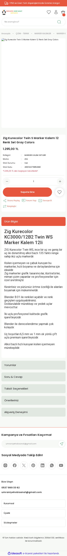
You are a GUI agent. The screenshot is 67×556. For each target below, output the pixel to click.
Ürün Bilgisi (11, 221)
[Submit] (61, 443)
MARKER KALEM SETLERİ (35, 155)
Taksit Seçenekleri (16, 388)
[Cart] (63, 12)
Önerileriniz (11, 400)
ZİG (26, 159)
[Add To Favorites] (59, 192)
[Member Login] (55, 12)
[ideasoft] (15, 553)
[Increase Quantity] (60, 181)
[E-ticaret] (33, 553)
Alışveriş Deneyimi (16, 412)
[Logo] (12, 12)
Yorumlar (10, 365)
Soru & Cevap (13, 377)
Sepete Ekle (27, 192)
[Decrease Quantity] (7, 181)
